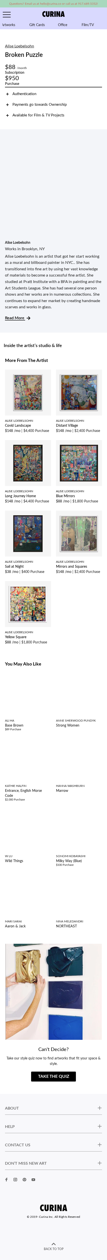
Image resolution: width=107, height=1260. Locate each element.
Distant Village (67, 425)
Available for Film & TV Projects (38, 115)
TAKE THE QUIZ (53, 1076)
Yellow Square (15, 637)
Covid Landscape (18, 425)
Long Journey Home (20, 496)
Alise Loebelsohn (19, 46)
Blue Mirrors (65, 496)
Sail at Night (14, 566)
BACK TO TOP (53, 1249)
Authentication (24, 94)
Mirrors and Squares (71, 566)
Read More (15, 318)
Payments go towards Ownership (39, 104)
